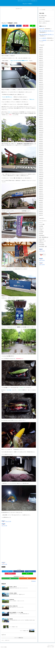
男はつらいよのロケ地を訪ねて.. (44, 21)
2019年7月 (41, 204)
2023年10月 (41, 110)
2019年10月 (41, 198)
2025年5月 (41, 75)
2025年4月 (41, 76)
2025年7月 (41, 71)
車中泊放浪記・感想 (43, 246)
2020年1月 (41, 193)
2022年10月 (41, 132)
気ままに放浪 (42, 239)
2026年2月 (41, 58)
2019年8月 (41, 202)
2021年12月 (41, 150)
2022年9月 (41, 134)
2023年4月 (41, 121)
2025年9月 (41, 67)
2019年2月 (41, 213)
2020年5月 (41, 185)
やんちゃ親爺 (42, 224)
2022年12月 (41, 128)
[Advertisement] (19, 15)
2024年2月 (41, 102)
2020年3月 (41, 189)
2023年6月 (41, 117)
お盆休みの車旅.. (42, 17)
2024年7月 (41, 93)
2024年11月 (41, 86)
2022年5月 (41, 141)
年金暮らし (41, 229)
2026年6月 (41, 51)
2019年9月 (41, 200)
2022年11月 (41, 130)
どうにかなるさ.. (42, 19)
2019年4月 (41, 209)
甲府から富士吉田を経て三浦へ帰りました (46, 34)
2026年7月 (41, 49)
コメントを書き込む (18, 637)
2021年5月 (41, 163)
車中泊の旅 (41, 242)
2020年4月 (41, 187)
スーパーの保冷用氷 (42, 38)
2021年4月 (41, 165)
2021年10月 (41, 154)
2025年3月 (41, 78)
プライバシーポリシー (51, 645)
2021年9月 (41, 156)
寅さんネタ (41, 228)
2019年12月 (41, 194)
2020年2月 (41, 191)
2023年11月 (41, 108)
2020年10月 (41, 176)
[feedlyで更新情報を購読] (10, 578)
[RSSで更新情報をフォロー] (27, 578)
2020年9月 (41, 178)
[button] (53, 9)
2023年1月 (41, 126)
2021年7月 (41, 159)
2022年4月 (41, 143)
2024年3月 (41, 100)
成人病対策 (41, 231)
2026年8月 (41, 47)
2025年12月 (41, 62)
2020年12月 (41, 172)
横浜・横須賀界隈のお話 (44, 237)
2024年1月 (41, 104)
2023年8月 (41, 113)
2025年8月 (41, 69)
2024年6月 (41, 95)
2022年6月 (41, 139)
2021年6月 (41, 161)
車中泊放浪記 (42, 244)
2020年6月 (41, 183)
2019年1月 (41, 215)
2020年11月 (41, 174)
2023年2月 (41, 124)
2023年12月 (41, 106)
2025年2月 (41, 80)
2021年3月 (41, 167)
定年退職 (41, 226)
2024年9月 (41, 89)
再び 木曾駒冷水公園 (42, 15)
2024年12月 (41, 84)
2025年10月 (41, 65)
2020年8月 (41, 180)
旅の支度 (41, 233)
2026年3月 (41, 56)
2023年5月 (41, 119)
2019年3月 (41, 211)
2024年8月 (41, 91)
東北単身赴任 (42, 235)
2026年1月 (41, 60)
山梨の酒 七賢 (41, 28)
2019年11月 (41, 196)
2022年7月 (41, 137)
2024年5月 (41, 97)
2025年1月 (41, 82)
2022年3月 (41, 145)
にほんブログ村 (8, 521)
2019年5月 (41, 207)
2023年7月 (41, 115)
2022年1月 (41, 148)
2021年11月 (41, 152)
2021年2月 (41, 169)
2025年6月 (41, 73)
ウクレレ (41, 222)
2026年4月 (41, 54)
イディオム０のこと (43, 220)
